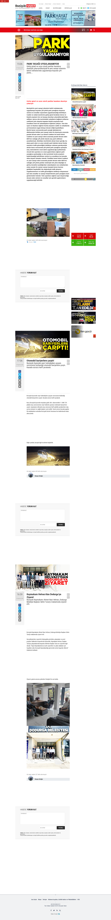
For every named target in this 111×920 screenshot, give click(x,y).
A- (68, 67)
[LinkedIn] (19, 80)
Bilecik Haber (48, 4)
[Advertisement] (47, 86)
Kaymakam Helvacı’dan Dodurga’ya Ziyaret (36, 30)
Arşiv (64, 4)
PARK (34, 242)
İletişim (45, 899)
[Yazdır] (19, 86)
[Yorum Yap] (19, 89)
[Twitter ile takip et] (54, 910)
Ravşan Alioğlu (39, 476)
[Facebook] (19, 74)
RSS (79, 899)
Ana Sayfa (41, 4)
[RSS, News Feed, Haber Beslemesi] (57, 910)
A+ (68, 64)
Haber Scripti (54, 914)
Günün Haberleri (57, 4)
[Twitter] (19, 77)
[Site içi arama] (94, 30)
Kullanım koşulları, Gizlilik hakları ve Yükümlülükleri (62, 899)
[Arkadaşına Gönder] (19, 83)
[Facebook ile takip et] (50, 910)
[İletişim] (91, 30)
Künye (39, 899)
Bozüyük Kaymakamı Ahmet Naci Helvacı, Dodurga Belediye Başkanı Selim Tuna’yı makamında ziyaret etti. (47, 602)
